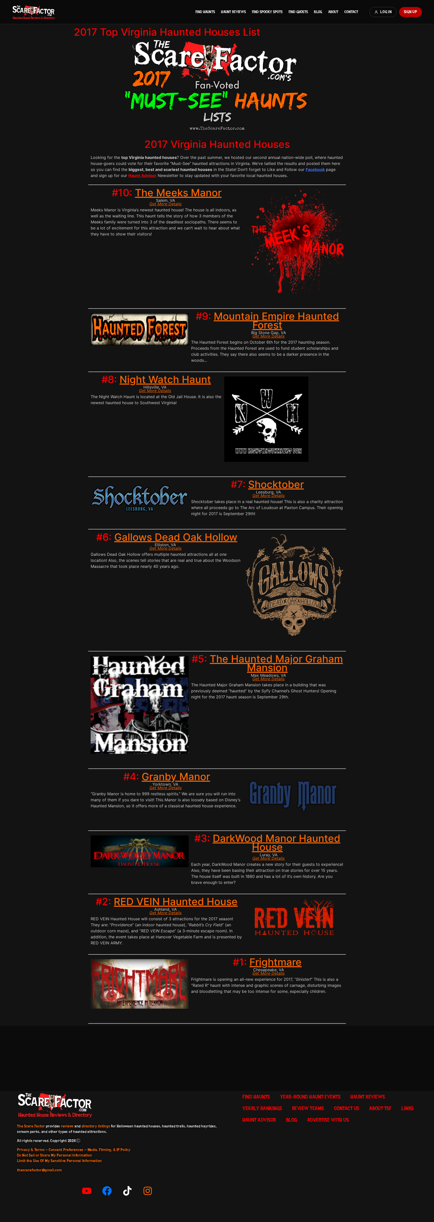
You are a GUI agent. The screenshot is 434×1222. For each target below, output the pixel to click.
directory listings (96, 1126)
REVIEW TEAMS (308, 1108)
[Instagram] (147, 1190)
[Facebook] (107, 1190)
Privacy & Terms (30, 1149)
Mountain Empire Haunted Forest (276, 320)
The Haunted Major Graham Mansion (276, 663)
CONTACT (351, 12)
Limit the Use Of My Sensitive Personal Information (59, 1160)
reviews (67, 1126)
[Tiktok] (127, 1190)
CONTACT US (346, 1108)
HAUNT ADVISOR (259, 1120)
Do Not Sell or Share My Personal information (54, 1155)
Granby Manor (176, 776)
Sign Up (410, 12)
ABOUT (333, 12)
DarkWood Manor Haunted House (276, 842)
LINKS (407, 1108)
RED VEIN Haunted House (176, 901)
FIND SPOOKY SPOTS (267, 12)
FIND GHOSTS (298, 12)
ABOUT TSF (380, 1108)
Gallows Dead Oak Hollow (175, 537)
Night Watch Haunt (165, 379)
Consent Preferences (66, 1149)
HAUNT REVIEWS (233, 12)
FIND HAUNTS (205, 12)
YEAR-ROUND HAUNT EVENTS (310, 1097)
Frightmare (275, 962)
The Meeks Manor (178, 193)
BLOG (318, 12)
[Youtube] (86, 1190)
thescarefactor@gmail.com (39, 1170)
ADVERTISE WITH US (328, 1120)
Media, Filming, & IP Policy (109, 1149)
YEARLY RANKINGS (262, 1108)
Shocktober (276, 484)
